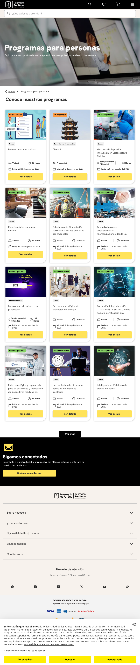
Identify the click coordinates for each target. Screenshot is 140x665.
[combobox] (69, 13)
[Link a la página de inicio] (12, 91)
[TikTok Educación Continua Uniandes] (127, 586)
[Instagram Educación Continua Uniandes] (35, 586)
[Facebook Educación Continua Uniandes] (12, 586)
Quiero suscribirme (29, 473)
